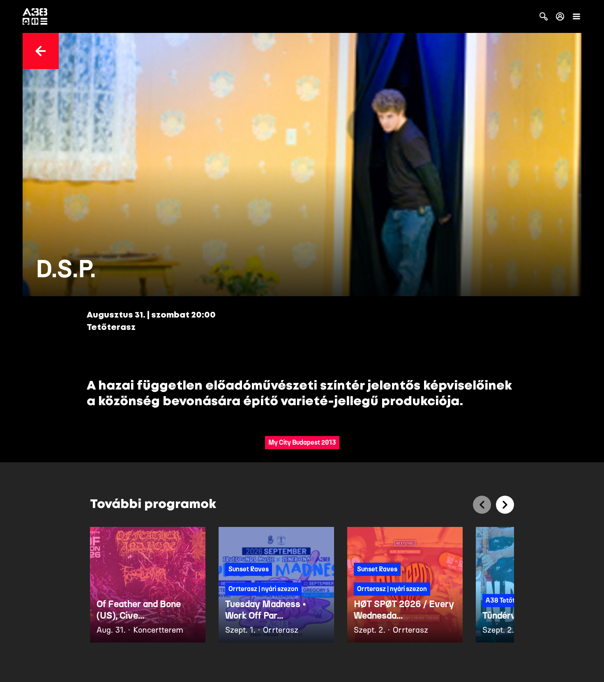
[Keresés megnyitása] (544, 16)
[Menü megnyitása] (576, 16)
